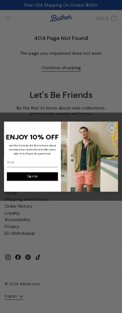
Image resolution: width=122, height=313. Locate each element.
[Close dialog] (112, 127)
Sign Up (33, 176)
